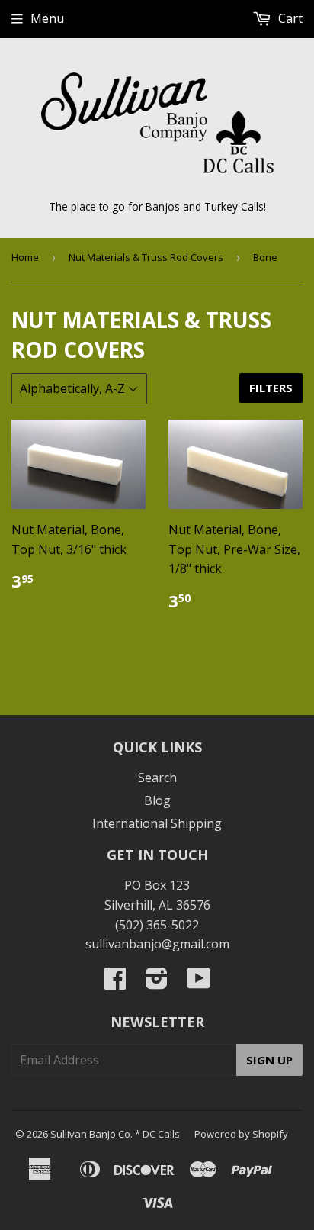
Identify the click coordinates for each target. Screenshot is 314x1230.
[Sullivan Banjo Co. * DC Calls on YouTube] (199, 982)
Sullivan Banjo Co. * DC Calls (115, 1134)
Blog (157, 800)
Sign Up (269, 1059)
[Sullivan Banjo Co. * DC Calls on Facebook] (115, 982)
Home (25, 257)
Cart (289, 18)
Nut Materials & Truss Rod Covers (146, 257)
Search (157, 777)
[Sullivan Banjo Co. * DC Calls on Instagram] (156, 982)
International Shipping (157, 823)
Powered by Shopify (241, 1134)
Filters (271, 387)
